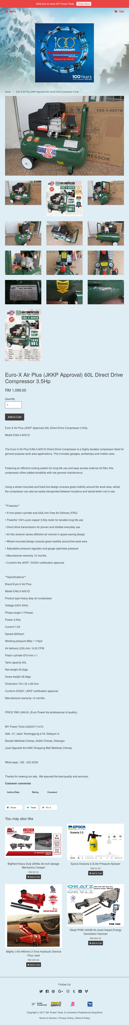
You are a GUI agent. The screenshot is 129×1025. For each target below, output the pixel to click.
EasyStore (97, 1012)
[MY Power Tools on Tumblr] (74, 991)
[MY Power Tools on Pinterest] (53, 991)
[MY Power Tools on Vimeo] (86, 991)
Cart (121, 11)
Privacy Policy (66, 1018)
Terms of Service (48, 1018)
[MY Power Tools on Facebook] (47, 991)
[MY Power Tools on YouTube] (80, 991)
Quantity (10, 399)
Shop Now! (84, 3)
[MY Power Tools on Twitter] (41, 991)
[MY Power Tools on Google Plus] (60, 991)
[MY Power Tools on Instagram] (68, 991)
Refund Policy (82, 1018)
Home (8, 91)
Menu (12, 11)
